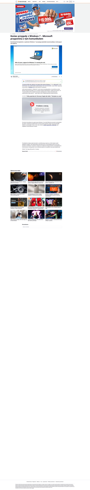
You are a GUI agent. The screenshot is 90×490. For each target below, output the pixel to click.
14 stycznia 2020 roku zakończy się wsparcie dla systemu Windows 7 (36, 84)
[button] (67, 1)
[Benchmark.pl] (23, 1)
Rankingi (43, 1)
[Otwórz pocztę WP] (64, 1)
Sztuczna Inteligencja (51, 1)
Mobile (29, 1)
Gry (57, 1)
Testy (40, 1)
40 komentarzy (54, 76)
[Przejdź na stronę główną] (16, 2)
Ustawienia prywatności (59, 481)
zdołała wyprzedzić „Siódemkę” (50, 125)
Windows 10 (31, 87)
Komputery (34, 1)
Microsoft (56, 84)
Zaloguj (71, 1)
